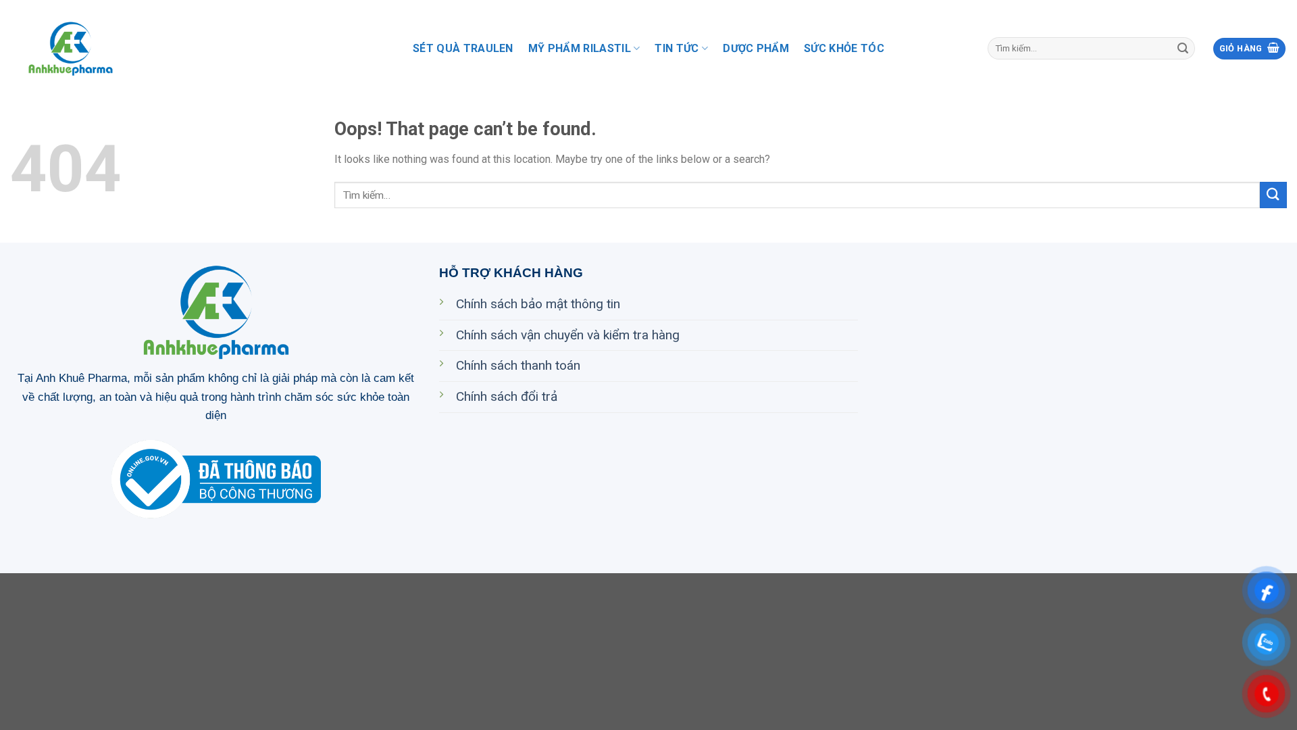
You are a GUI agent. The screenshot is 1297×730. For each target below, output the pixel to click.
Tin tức (676, 48)
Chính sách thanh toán (518, 365)
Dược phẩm (756, 48)
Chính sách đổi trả (506, 396)
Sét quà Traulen (463, 48)
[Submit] (1182, 48)
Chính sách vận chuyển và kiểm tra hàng (568, 335)
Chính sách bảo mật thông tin (538, 304)
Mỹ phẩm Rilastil (579, 48)
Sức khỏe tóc (844, 48)
